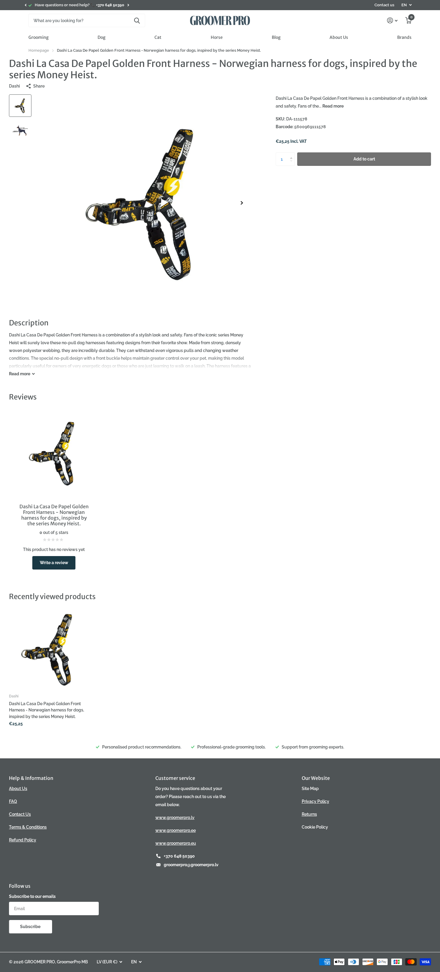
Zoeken (137, 20)
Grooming (38, 37)
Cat (157, 37)
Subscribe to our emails (32, 896)
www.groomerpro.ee (175, 830)
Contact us (384, 5)
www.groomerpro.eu (175, 843)
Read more (333, 106)
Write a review (54, 562)
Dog (101, 37)
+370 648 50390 (179, 856)
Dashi (14, 86)
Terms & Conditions (28, 827)
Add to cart (364, 159)
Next (128, 5)
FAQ (13, 801)
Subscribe (30, 926)
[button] (25, 5)
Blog (276, 37)
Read (19, 373)
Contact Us (20, 814)
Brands (404, 37)
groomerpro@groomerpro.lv (191, 864)
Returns (309, 814)
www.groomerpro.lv (175, 817)
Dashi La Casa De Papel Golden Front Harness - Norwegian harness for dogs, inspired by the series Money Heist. (46, 710)
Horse (217, 37)
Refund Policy (22, 840)
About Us (339, 37)
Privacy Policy (315, 801)
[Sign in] (392, 20)
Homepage (38, 50)
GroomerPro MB (72, 961)
